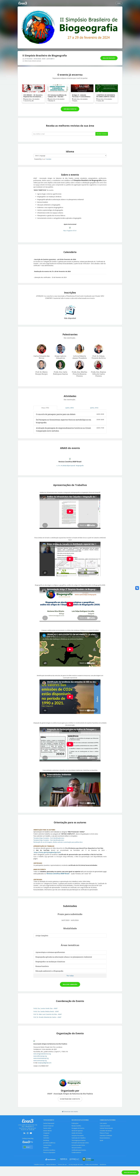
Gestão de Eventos (77, 1133)
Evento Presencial (48, 1126)
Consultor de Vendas (106, 1130)
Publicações (75, 1123)
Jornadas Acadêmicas (49, 1143)
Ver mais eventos (70, 109)
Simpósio (46, 1135)
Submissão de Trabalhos (79, 1138)
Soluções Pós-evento (78, 1135)
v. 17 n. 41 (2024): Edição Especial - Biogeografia (70, 465)
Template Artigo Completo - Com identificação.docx (48, 838)
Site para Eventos (76, 1147)
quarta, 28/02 (69, 408)
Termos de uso (62, 1164)
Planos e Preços (104, 1133)
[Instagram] (27, 1134)
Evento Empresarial (48, 1123)
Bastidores (103, 1164)
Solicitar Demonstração (106, 1128)
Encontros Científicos (49, 1150)
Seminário (46, 1138)
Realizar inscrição (109, 58)
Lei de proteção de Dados (76, 1164)
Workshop (46, 1140)
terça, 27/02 (45, 408)
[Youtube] (31, 1134)
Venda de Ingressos (77, 1130)
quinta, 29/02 (94, 408)
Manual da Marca (51, 1164)
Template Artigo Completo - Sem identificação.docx (48, 840)
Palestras (45, 1147)
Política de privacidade (91, 1164)
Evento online (47, 1128)
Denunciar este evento (71, 1111)
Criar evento (103, 1123)
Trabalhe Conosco (39, 1164)
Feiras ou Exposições (49, 1152)
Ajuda (101, 1140)
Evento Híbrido (47, 1130)
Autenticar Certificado (106, 1135)
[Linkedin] (24, 1134)
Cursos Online (47, 1145)
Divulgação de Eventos (78, 1128)
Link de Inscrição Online (78, 1145)
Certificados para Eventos (79, 1150)
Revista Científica (76, 1126)
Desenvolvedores (105, 1138)
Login (118, 3)
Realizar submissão (70, 984)
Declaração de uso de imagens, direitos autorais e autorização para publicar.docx (58, 842)
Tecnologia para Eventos (78, 1140)
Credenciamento (76, 1152)
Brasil (28, 1147)
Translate (48, 159)
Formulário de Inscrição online (80, 1143)
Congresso (46, 1133)
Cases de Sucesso (105, 1126)
